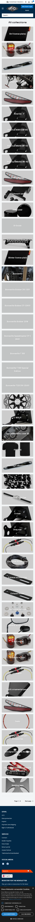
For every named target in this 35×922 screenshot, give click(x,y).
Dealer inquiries (6, 841)
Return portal (6, 847)
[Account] (29, 1)
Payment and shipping (9, 825)
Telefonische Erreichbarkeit (10, 853)
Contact (4, 838)
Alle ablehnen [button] (26, 914)
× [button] (33, 888)
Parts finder (5, 844)
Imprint (4, 821)
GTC (3, 815)
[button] (17, 919)
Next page (28, 801)
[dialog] (17, 904)
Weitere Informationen (15, 899)
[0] (32, 1)
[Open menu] (3, 8)
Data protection (7, 818)
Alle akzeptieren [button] (9, 914)
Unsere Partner (6, 850)
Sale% (27, 10)
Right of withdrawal (8, 828)
